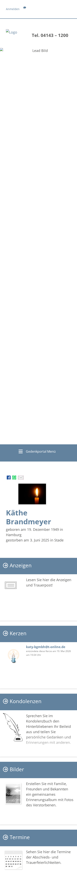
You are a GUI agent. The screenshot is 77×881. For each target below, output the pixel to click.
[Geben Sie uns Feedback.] (24, 9)
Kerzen (18, 633)
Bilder (17, 769)
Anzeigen (21, 565)
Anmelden (13, 9)
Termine (20, 837)
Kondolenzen (25, 701)
